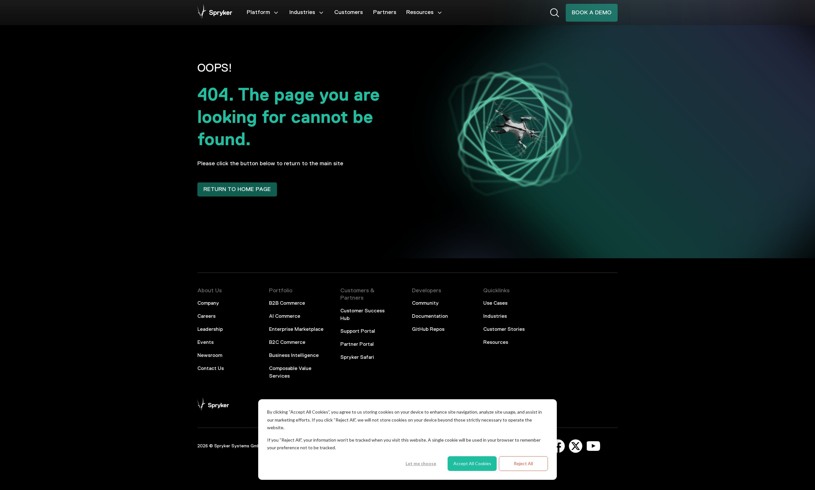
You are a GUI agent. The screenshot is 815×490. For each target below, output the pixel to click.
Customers (348, 12)
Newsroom (209, 355)
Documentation (430, 316)
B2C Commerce (287, 342)
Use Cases (495, 303)
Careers (206, 316)
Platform (258, 12)
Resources (420, 12)
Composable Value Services (290, 372)
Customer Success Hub (362, 315)
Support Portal (357, 331)
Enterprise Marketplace (296, 329)
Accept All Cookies (472, 463)
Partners (384, 12)
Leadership (210, 329)
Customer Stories (504, 329)
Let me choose (421, 463)
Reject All (523, 463)
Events (205, 342)
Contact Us (210, 368)
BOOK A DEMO (592, 13)
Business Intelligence (294, 355)
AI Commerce (284, 316)
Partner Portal (357, 344)
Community (425, 303)
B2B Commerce (287, 303)
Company (208, 303)
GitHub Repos (428, 329)
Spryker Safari (357, 357)
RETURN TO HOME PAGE (237, 189)
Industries (302, 12)
